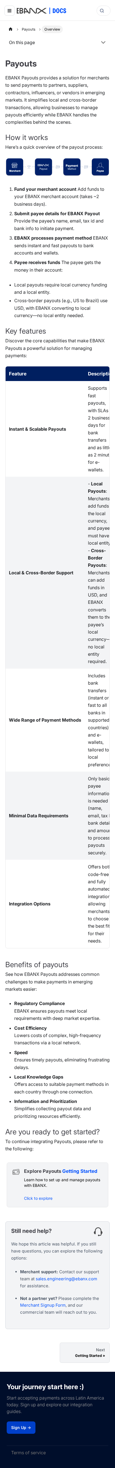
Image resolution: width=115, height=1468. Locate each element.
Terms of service (28, 1452)
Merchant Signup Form (43, 1305)
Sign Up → (21, 1427)
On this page (22, 42)
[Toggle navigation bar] (9, 11)
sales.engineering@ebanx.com (66, 1278)
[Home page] (10, 29)
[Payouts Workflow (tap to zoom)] (57, 167)
